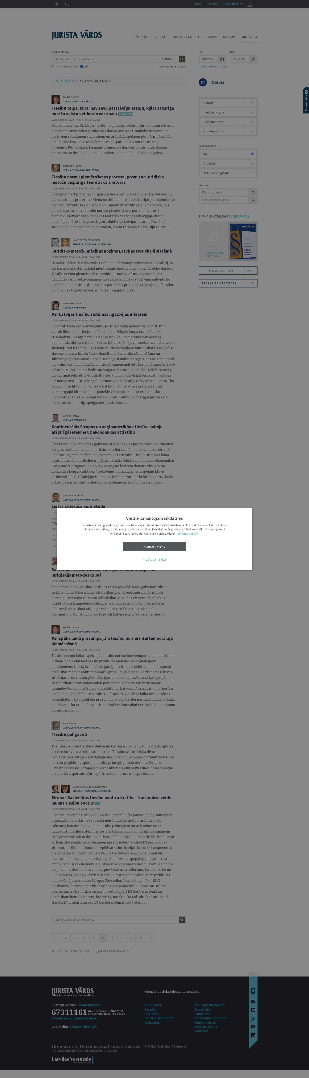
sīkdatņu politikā (188, 533)
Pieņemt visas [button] (155, 546)
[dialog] (154, 539)
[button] (154, 560)
